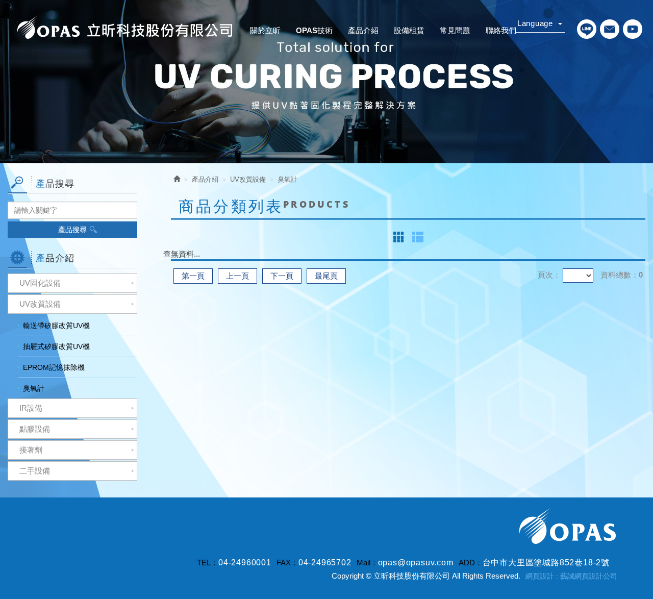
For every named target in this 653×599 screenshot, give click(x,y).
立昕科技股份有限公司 (125, 28)
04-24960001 (244, 562)
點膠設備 (34, 429)
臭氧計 (33, 388)
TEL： (207, 562)
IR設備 (30, 408)
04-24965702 (324, 562)
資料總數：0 (621, 274)
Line (586, 28)
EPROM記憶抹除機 (54, 367)
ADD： (471, 562)
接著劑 (30, 449)
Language (536, 23)
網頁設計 (539, 576)
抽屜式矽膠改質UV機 (56, 346)
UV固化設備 (40, 283)
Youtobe (632, 28)
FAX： (287, 562)
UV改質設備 (40, 304)
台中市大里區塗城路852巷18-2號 (546, 562)
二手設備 (34, 470)
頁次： (549, 274)
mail (609, 28)
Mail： (367, 562)
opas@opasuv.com (416, 562)
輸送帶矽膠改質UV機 (56, 325)
